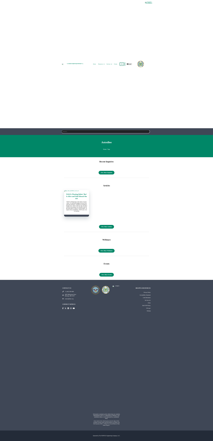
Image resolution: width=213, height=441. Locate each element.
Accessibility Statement (145, 295)
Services (108, 64)
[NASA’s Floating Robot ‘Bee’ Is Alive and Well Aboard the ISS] (76, 190)
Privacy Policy (147, 292)
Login (129, 64)
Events (115, 64)
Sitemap (149, 311)
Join (121, 64)
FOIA (149, 303)
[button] (104, 64)
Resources (100, 64)
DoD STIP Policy (146, 305)
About (94, 64)
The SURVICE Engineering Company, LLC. (109, 435)
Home (104, 149)
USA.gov (148, 308)
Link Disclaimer (147, 297)
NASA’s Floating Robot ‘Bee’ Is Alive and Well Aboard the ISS (76, 196)
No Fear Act (148, 300)
